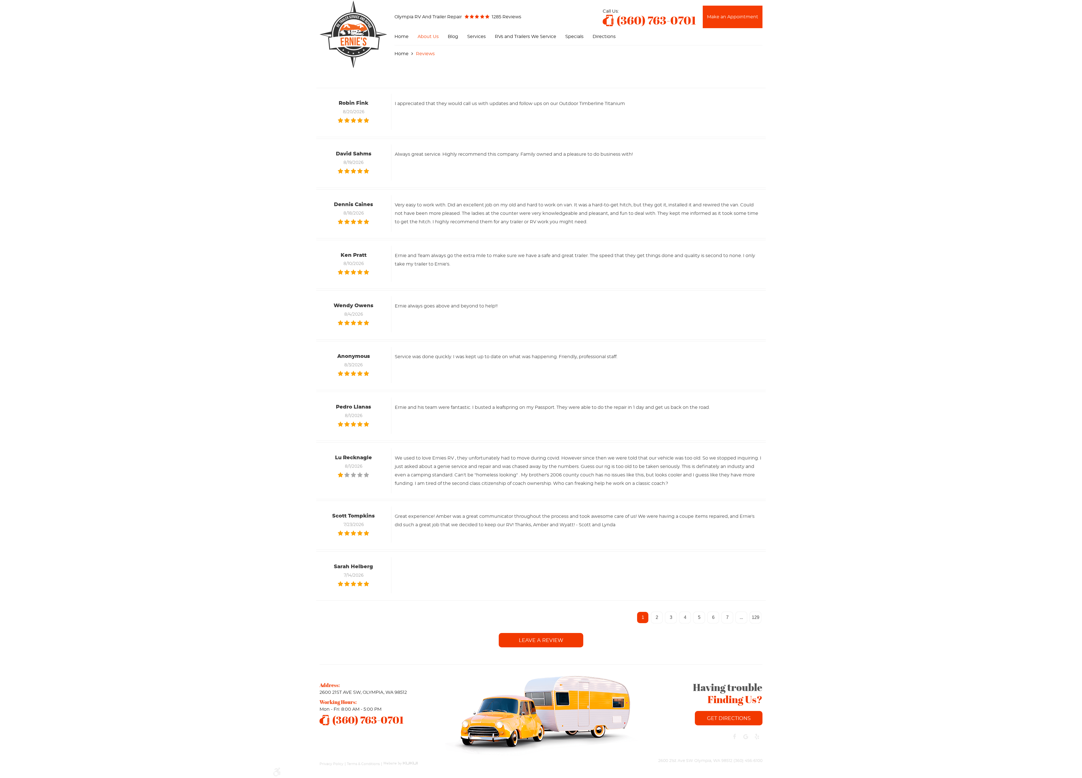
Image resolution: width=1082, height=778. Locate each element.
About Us (428, 36)
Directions (604, 36)
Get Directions (729, 718)
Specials (574, 36)
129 (755, 617)
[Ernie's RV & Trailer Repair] (354, 34)
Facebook (734, 736)
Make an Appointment (732, 17)
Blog (453, 36)
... (741, 617)
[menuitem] (401, 36)
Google (745, 736)
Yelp (756, 736)
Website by (400, 760)
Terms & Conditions (363, 763)
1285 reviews (506, 17)
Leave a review (541, 640)
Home (401, 36)
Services (476, 36)
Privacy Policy (331, 763)
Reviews (425, 54)
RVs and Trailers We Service (525, 36)
